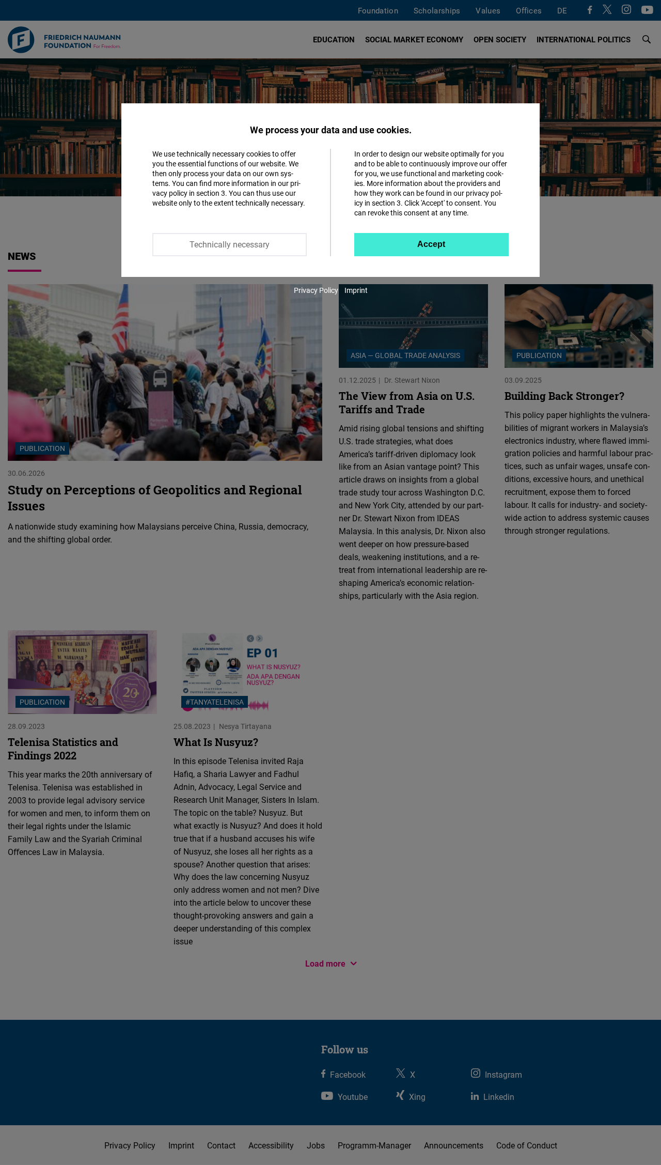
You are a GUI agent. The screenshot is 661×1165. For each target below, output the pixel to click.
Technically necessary (230, 244)
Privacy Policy (316, 290)
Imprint (356, 290)
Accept (431, 244)
